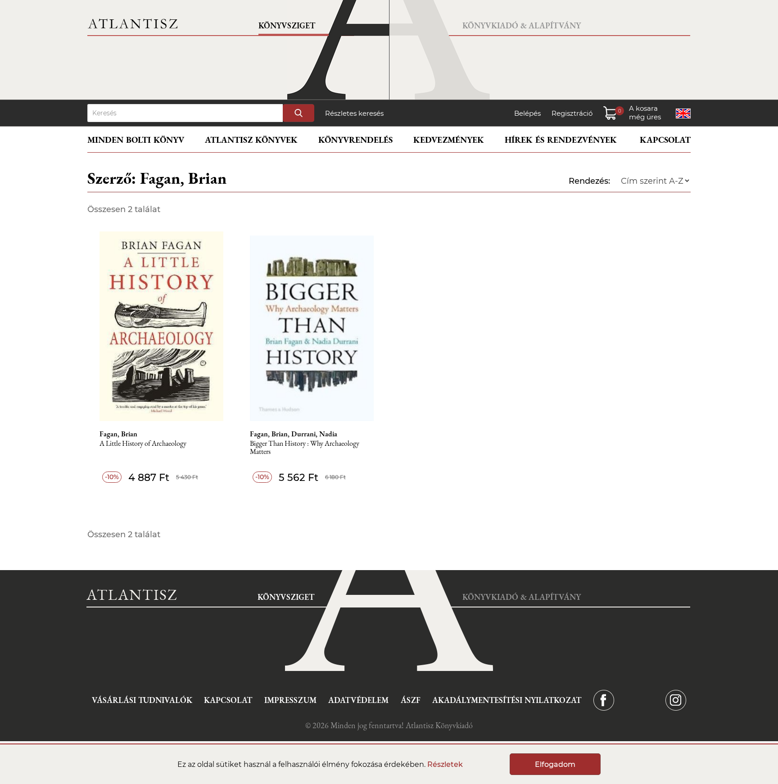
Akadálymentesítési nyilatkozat (506, 700)
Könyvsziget (286, 25)
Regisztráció (572, 113)
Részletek (445, 764)
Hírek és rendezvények (561, 139)
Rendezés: (589, 181)
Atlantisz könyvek (251, 139)
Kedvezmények (448, 139)
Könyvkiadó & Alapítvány (521, 25)
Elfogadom (555, 764)
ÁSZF (411, 700)
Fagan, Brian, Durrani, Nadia (293, 434)
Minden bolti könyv (135, 139)
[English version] (683, 113)
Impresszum (290, 700)
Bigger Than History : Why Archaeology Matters (304, 448)
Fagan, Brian (118, 434)
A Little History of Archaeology (143, 444)
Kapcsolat (665, 139)
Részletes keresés (354, 113)
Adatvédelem (358, 700)
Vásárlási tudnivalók (142, 700)
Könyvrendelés (355, 139)
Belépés (527, 113)
